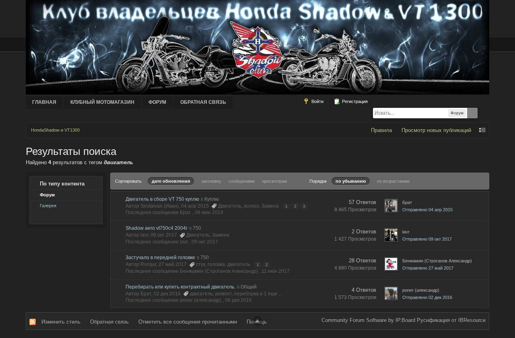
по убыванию (351, 181)
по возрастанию (393, 181)
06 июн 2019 (209, 212)
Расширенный (484, 113)
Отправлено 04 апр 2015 (427, 209)
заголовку (211, 181)
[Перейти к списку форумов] (257, 47)
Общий (249, 287)
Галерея (48, 205)
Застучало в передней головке (160, 257)
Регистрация (354, 101)
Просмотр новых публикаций (436, 130)
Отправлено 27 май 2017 (427, 268)
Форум (157, 102)
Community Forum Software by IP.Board (368, 320)
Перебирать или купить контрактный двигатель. (180, 287)
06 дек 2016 (238, 300)
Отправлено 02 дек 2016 (427, 297)
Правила (381, 130)
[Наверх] (257, 321)
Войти (316, 101)
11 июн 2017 (276, 271)
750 (197, 228)
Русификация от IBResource (450, 320)
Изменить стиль (60, 322)
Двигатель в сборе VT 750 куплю (162, 199)
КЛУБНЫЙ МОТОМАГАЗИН (102, 102)
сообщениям (242, 181)
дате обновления (171, 181)
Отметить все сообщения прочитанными (187, 322)
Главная (44, 102)
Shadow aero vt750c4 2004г (156, 228)
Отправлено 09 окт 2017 (427, 239)
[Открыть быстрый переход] (482, 130)
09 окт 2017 (205, 242)
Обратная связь (203, 102)
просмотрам (274, 181)
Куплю (211, 199)
